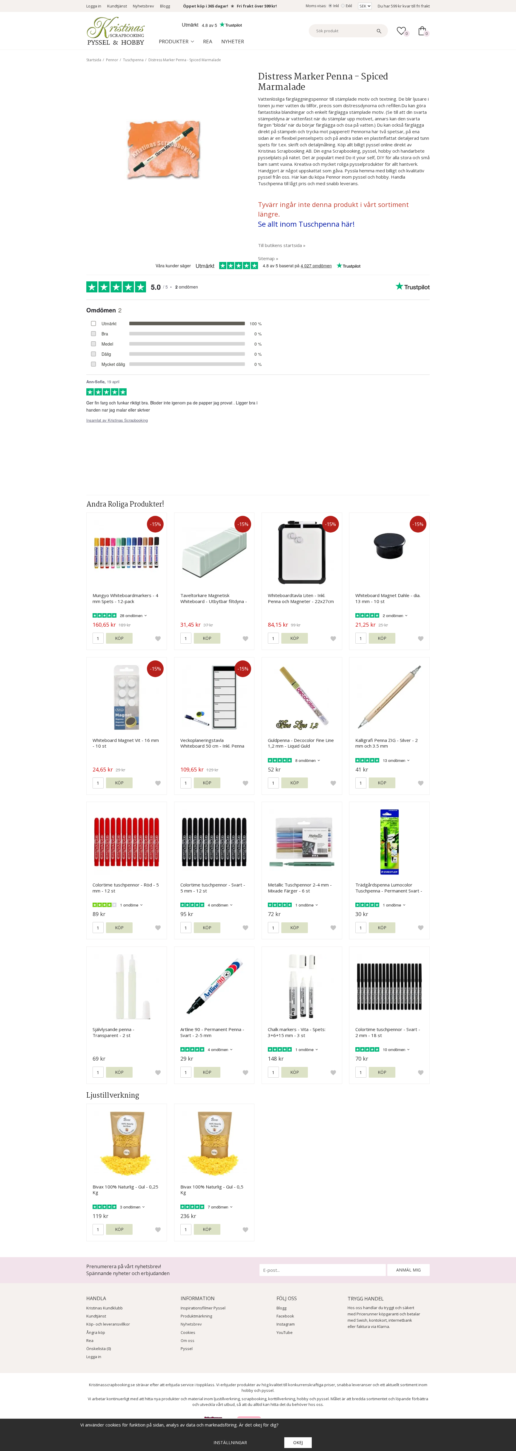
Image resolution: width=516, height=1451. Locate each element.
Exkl (349, 5)
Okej (298, 1442)
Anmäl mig (408, 1270)
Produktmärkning (196, 1316)
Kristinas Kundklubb (104, 1308)
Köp (119, 638)
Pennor (112, 59)
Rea (207, 41)
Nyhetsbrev (143, 6)
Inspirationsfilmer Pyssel (203, 1308)
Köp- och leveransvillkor (108, 1324)
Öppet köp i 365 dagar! (205, 6)
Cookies (188, 1332)
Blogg (165, 6)
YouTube (285, 1332)
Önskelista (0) (98, 1348)
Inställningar (230, 1442)
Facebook (285, 1316)
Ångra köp (95, 1332)
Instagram (286, 1324)
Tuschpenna (133, 59)
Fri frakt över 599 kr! (257, 6)
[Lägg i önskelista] (158, 638)
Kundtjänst (117, 6)
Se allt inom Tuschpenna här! (306, 224)
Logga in (93, 6)
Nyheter (232, 41)
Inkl (336, 5)
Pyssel (187, 1348)
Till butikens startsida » (281, 245)
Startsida (93, 59)
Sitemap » (268, 258)
